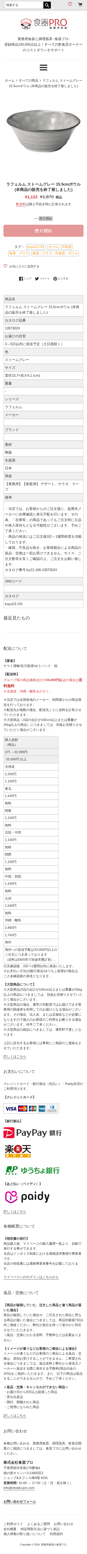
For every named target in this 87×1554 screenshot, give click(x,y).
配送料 (21, 204)
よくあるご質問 (38, 1524)
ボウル (53, 247)
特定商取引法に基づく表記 (40, 1529)
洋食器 (66, 247)
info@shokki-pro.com (19, 1488)
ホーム (10, 80)
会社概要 (9, 1529)
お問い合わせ (63, 1524)
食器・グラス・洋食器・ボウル (55, 253)
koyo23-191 (36, 247)
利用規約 (56, 1534)
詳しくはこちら (14, 1056)
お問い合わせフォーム (19, 1501)
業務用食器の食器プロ (54, 1544)
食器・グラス (19, 253)
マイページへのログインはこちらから (31, 1277)
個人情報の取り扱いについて (24, 1534)
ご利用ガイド (13, 1524)
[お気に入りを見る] (70, 4)
